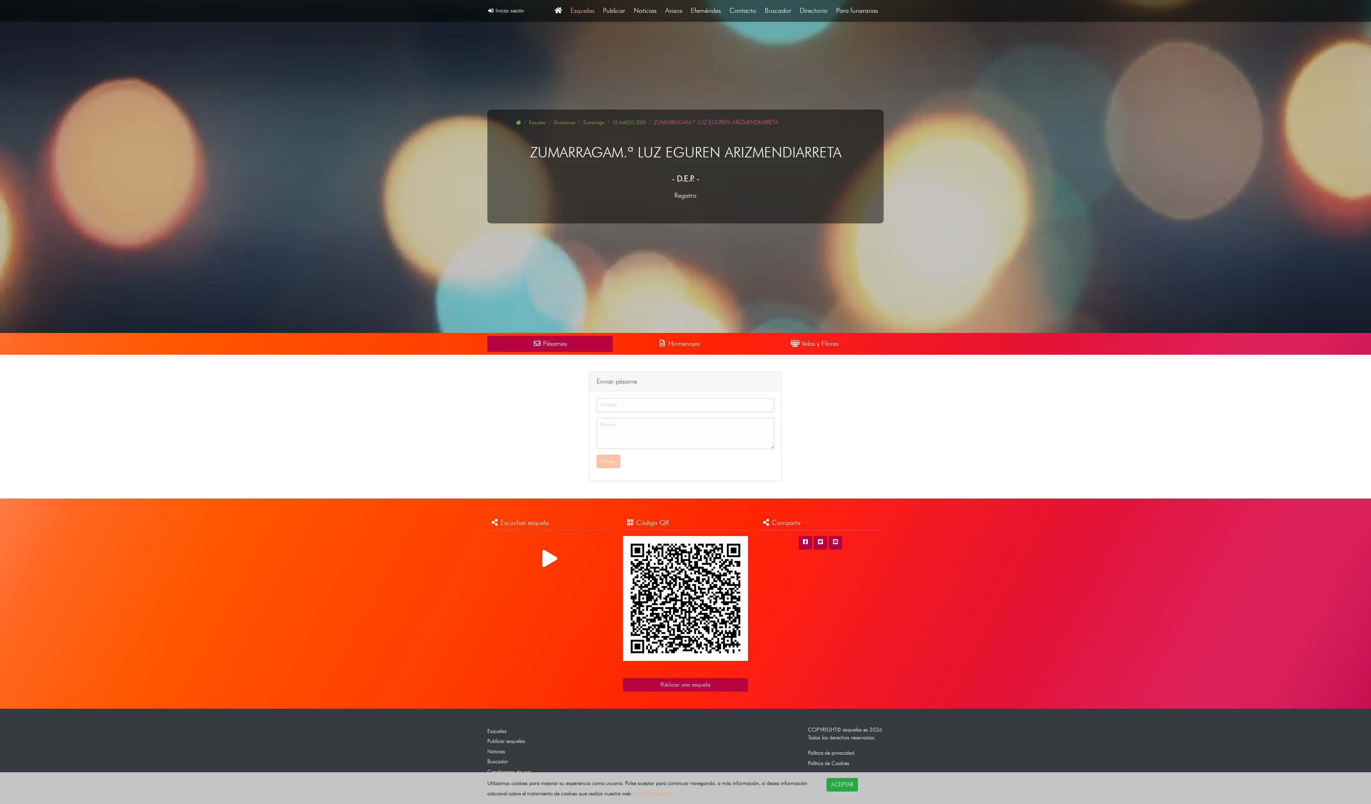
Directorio (814, 10)
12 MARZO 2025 (629, 122)
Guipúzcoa (564, 122)
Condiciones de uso (509, 771)
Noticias (645, 10)
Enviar (608, 461)
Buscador (778, 10)
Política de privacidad (831, 752)
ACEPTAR (842, 784)
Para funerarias (857, 10)
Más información (652, 793)
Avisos (673, 10)
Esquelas (582, 10)
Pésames (554, 343)
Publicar (614, 10)
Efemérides (706, 10)
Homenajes (683, 343)
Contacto (742, 10)
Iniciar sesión (509, 10)
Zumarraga (593, 122)
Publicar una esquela (685, 684)
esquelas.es (855, 729)
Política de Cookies (828, 763)
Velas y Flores (818, 343)
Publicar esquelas (506, 741)
